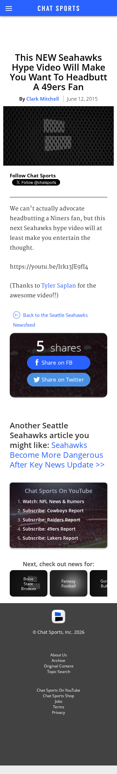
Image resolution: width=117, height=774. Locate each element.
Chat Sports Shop (58, 696)
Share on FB (57, 362)
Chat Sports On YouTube (58, 690)
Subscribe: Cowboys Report (53, 510)
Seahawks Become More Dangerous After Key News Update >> (57, 454)
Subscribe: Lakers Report (50, 538)
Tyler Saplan (58, 285)
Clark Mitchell (42, 98)
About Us (58, 655)
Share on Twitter (63, 379)
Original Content (58, 666)
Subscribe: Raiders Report (51, 520)
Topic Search (58, 671)
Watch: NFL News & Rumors (53, 501)
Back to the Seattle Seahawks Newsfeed (50, 320)
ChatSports (58, 9)
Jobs (58, 701)
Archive (58, 660)
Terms (58, 707)
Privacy (58, 712)
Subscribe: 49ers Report (49, 529)
